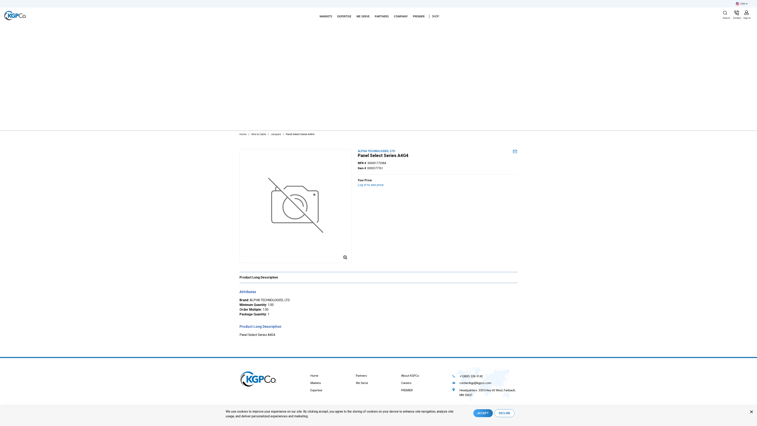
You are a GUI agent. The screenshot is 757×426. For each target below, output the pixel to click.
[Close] (751, 412)
